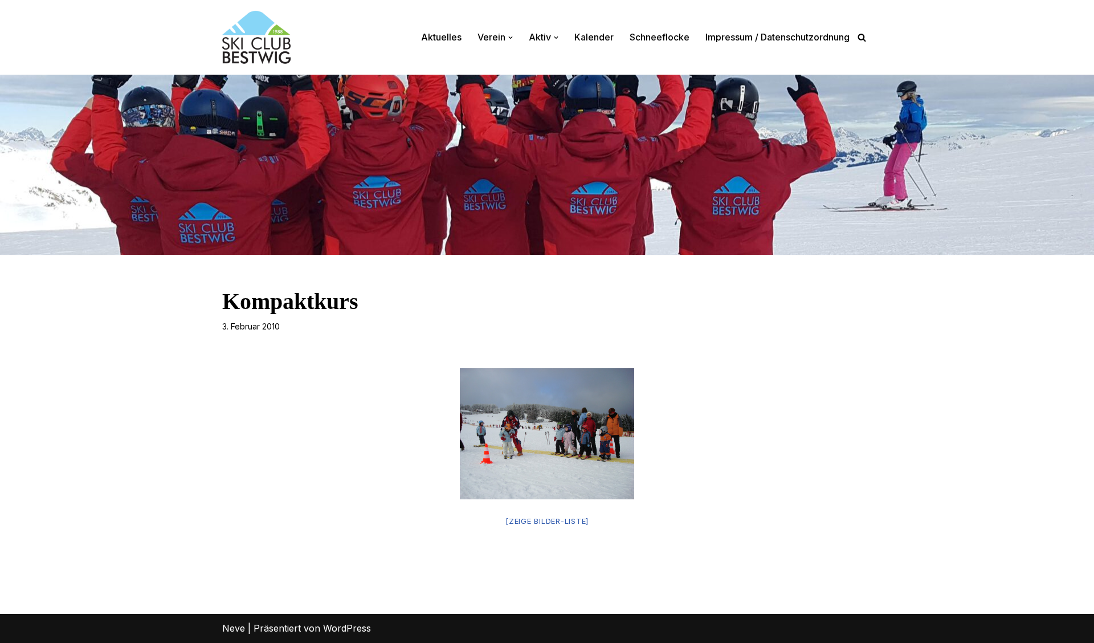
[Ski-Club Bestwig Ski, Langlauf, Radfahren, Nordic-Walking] (256, 37)
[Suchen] (862, 37)
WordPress (347, 628)
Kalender (594, 37)
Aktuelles (441, 37)
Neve (233, 628)
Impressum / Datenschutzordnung (777, 37)
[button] (510, 37)
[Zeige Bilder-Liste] (547, 521)
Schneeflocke (659, 37)
